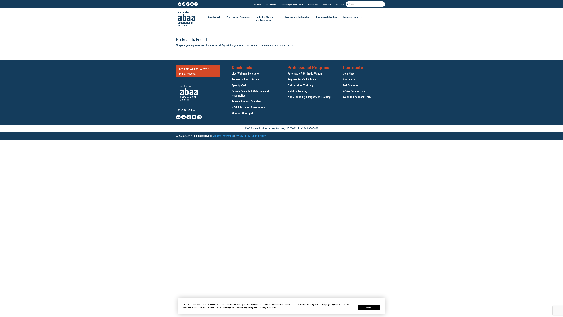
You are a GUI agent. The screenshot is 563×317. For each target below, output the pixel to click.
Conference (326, 5)
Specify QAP (239, 85)
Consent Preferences (223, 135)
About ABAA (214, 17)
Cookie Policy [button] (212, 308)
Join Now (257, 5)
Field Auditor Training (300, 85)
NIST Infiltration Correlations (249, 107)
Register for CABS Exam (301, 79)
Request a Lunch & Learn (246, 79)
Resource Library (351, 17)
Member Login (313, 5)
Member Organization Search (291, 5)
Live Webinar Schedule (245, 73)
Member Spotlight (242, 113)
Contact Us (339, 5)
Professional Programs (238, 17)
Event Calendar (270, 5)
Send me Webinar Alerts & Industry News (194, 71)
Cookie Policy (259, 135)
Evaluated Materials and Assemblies (265, 18)
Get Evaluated (351, 85)
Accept (369, 307)
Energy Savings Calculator (247, 101)
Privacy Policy (242, 135)
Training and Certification (297, 17)
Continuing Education (326, 17)
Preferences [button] (271, 308)
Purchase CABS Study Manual (304, 73)
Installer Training (297, 91)
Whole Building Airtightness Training (309, 97)
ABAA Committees (354, 91)
